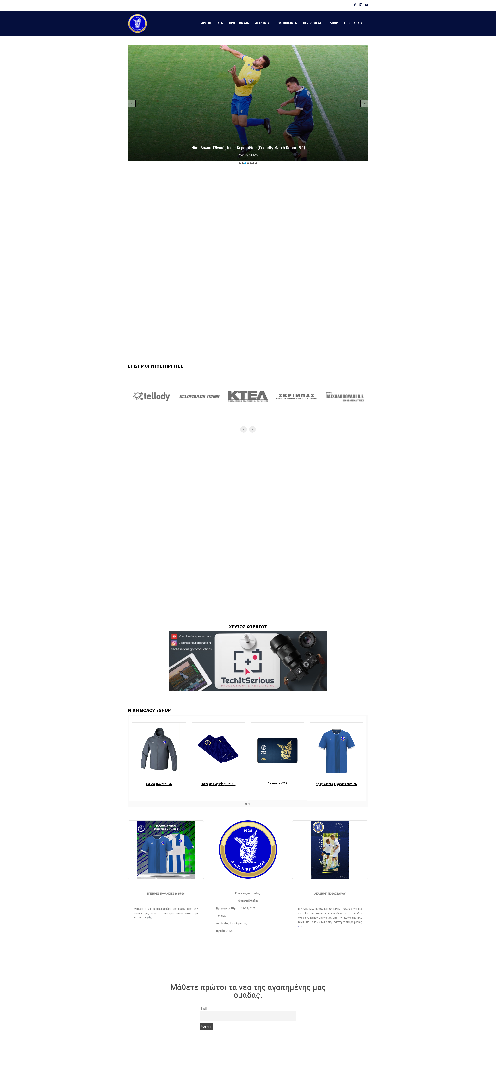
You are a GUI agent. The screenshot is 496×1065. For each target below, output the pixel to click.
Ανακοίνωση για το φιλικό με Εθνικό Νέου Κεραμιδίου (248, 148)
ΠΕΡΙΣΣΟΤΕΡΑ (312, 23)
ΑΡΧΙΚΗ (206, 23)
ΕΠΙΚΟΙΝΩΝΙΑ (353, 23)
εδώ (149, 917)
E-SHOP (332, 23)
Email (204, 1008)
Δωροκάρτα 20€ (218, 783)
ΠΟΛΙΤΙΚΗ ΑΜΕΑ (286, 23)
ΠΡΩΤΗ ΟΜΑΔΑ (239, 23)
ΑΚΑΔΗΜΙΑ (262, 23)
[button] (240, 163)
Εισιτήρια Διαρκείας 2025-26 (159, 784)
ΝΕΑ (220, 23)
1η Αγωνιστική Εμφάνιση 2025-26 (277, 784)
